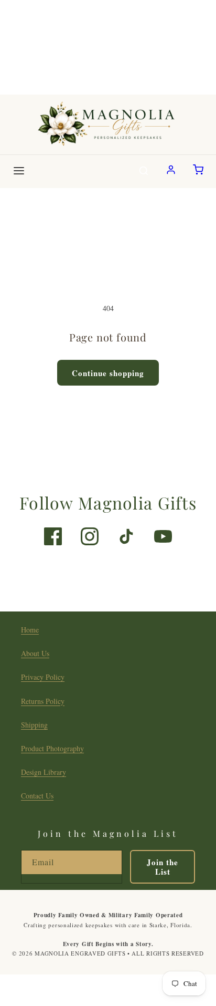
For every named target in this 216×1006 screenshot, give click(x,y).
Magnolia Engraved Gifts (80, 953)
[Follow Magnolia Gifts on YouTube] (163, 536)
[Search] (143, 171)
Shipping (34, 725)
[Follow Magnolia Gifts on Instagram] (90, 536)
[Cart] (198, 171)
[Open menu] (18, 171)
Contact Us (37, 796)
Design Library (43, 772)
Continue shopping (108, 373)
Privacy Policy (42, 677)
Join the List (162, 866)
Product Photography (52, 748)
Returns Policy (42, 701)
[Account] (170, 171)
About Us (35, 653)
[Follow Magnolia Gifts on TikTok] (126, 536)
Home (30, 630)
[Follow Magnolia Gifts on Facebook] (53, 536)
